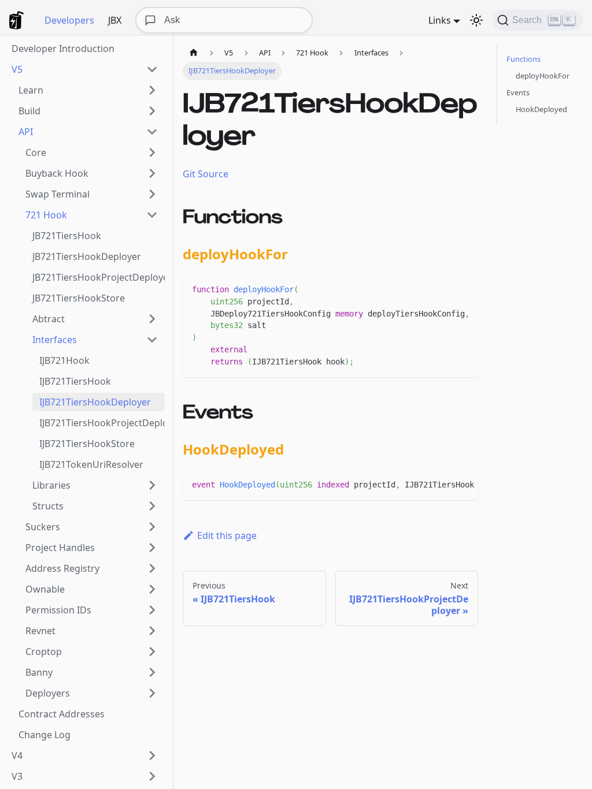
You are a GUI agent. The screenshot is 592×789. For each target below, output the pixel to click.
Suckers (42, 526)
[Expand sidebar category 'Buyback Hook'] (152, 173)
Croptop (43, 651)
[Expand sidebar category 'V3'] (152, 776)
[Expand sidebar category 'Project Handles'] (152, 547)
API (25, 131)
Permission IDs (58, 610)
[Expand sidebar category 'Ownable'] (152, 589)
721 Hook (46, 215)
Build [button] (29, 111)
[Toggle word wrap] (443, 289)
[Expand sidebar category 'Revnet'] (152, 630)
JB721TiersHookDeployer (86, 256)
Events (518, 92)
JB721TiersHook (66, 235)
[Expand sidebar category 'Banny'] (152, 672)
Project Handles (60, 547)
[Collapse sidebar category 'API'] (152, 131)
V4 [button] (17, 755)
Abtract (48, 318)
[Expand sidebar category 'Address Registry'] (152, 568)
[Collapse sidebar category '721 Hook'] (152, 215)
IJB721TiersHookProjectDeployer (102, 422)
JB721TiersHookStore (78, 298)
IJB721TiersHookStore (87, 443)
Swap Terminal (57, 194)
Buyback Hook (56, 173)
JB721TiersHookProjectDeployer (98, 277)
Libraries (51, 485)
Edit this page (227, 535)
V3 (17, 776)
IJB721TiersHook (75, 381)
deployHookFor (542, 75)
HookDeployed (541, 109)
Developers (69, 20)
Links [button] (439, 20)
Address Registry (62, 568)
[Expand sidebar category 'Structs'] (152, 506)
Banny (39, 672)
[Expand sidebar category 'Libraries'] (152, 485)
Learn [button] (30, 90)
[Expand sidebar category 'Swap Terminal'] (152, 194)
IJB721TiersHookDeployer (95, 402)
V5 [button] (17, 69)
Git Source (205, 174)
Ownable (45, 589)
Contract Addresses (61, 714)
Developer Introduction (63, 48)
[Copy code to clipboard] (463, 289)
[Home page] (194, 53)
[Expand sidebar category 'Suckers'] (152, 527)
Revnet (40, 630)
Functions (523, 59)
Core (35, 152)
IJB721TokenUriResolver (91, 464)
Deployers (47, 693)
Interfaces (54, 339)
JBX (114, 20)
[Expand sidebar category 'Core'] (152, 152)
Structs (48, 506)
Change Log (44, 734)
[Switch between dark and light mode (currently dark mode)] (476, 20)
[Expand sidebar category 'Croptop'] (152, 651)
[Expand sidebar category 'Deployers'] (152, 693)
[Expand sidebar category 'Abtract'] (152, 319)
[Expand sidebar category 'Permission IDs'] (152, 610)
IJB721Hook (64, 360)
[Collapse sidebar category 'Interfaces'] (152, 339)
